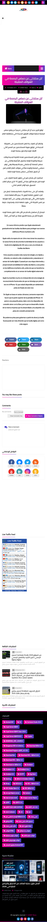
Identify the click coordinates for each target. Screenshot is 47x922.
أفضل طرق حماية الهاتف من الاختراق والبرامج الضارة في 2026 (21, 885)
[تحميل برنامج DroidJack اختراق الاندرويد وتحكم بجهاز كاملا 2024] (6, 691)
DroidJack (30, 764)
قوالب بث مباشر (25, 830)
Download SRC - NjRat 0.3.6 (30, 755)
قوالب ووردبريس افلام (13, 840)
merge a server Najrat (30, 797)
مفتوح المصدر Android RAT (14, 845)
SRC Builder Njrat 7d (12, 788)
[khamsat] (8, 2)
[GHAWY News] (23, 10)
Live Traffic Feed (14, 541)
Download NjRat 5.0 (35, 745)
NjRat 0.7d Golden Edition (25, 778)
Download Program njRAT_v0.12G (17, 750)
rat (22, 811)
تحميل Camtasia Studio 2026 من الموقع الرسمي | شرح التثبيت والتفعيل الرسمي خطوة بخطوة (26, 657)
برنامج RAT (9, 821)
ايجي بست (34, 816)
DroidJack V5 (10, 774)
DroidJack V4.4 (24, 769)
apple (40, 87)
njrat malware (10, 811)
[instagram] (21, 918)
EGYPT (22, 774)
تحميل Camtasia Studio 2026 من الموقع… (13, 550)
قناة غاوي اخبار (26, 826)
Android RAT (9, 722)
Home (10, 68)
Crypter (29, 736)
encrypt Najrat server (12, 793)
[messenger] (11, 2)
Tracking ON (20, 590)
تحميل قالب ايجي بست (25, 821)
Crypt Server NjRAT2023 (13, 736)
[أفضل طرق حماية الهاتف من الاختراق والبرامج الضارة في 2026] (23, 870)
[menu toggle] (3, 2)
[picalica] (14, 918)
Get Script (7, 590)
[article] (23, 372)
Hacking (8, 778)
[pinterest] (32, 2)
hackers (27, 793)
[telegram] (15, 2)
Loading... (5, 904)
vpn (29, 811)
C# (20, 722)
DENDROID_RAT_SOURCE (14, 741)
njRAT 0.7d (18, 802)
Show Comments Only (16, 416)
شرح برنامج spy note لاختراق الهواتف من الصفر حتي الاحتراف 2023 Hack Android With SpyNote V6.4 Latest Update (28, 675)
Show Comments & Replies (35, 416)
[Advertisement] (23, 38)
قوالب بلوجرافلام (29, 835)
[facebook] (32, 918)
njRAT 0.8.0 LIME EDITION (14, 807)
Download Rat (10, 755)
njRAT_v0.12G (32, 807)
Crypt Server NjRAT (12, 726)
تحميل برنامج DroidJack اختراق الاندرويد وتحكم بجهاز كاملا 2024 (26, 692)
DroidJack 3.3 (10, 769)
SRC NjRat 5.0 (29, 788)
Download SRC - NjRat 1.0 (14, 759)
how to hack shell (11, 797)
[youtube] (25, 2)
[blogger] (22, 2)
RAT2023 (18, 783)
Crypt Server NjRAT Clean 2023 (16, 731)
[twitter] (36, 2)
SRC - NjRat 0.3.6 (33, 783)
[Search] (43, 2)
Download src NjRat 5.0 (13, 764)
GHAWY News (11, 546)
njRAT (7, 802)
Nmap (8, 783)
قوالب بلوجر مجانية (12, 835)
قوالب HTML (10, 830)
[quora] (18, 2)
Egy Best (33, 774)
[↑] (23, 911)
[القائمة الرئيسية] (42, 68)
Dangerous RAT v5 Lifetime (14, 745)
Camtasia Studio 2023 (34, 722)
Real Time (13, 590)
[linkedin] (29, 2)
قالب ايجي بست (11, 826)
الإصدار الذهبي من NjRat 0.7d (15, 816)
